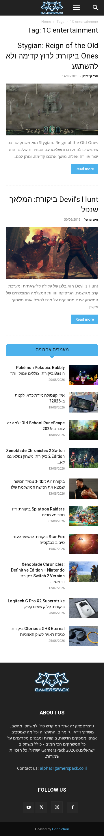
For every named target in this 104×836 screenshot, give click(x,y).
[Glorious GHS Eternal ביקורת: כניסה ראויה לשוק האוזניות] (83, 636)
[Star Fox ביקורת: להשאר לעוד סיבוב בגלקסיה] (83, 544)
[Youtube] (28, 807)
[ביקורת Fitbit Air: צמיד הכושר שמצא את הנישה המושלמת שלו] (83, 488)
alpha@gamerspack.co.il (63, 768)
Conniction (60, 828)
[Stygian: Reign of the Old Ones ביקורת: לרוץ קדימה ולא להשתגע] (52, 109)
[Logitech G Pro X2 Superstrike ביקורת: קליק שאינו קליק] (83, 608)
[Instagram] (57, 807)
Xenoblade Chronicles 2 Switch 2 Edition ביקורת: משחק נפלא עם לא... (35, 456)
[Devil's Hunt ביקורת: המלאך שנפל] (52, 253)
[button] (76, 8)
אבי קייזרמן (90, 76)
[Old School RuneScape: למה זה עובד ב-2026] (83, 430)
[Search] (96, 8)
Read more (84, 169)
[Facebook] (72, 807)
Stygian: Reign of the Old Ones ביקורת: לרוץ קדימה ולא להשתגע (52, 56)
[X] (41, 807)
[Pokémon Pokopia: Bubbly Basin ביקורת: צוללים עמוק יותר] (83, 375)
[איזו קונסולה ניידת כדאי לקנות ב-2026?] (83, 402)
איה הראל (91, 219)
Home (46, 21)
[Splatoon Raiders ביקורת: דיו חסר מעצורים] (83, 516)
